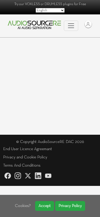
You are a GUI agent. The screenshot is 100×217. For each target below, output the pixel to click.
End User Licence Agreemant (27, 149)
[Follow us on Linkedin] (38, 175)
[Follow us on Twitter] (28, 176)
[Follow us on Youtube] (48, 176)
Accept (44, 206)
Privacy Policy (70, 206)
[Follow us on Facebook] (7, 176)
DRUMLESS (53, 4)
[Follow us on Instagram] (18, 175)
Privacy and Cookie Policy (25, 157)
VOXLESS (32, 4)
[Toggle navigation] (71, 26)
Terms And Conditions (22, 166)
